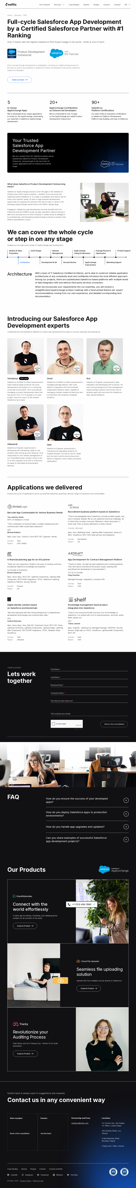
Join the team (45, 1133)
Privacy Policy (25, 1181)
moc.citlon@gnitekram (79, 1123)
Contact (117, 5)
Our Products (44, 5)
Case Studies (74, 5)
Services (17, 15)
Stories (86, 5)
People (96, 5)
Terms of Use (38, 1181)
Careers (106, 5)
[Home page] (11, 4)
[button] (59, 4)
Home (9, 15)
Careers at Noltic (56, 1169)
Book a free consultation (20, 1133)
